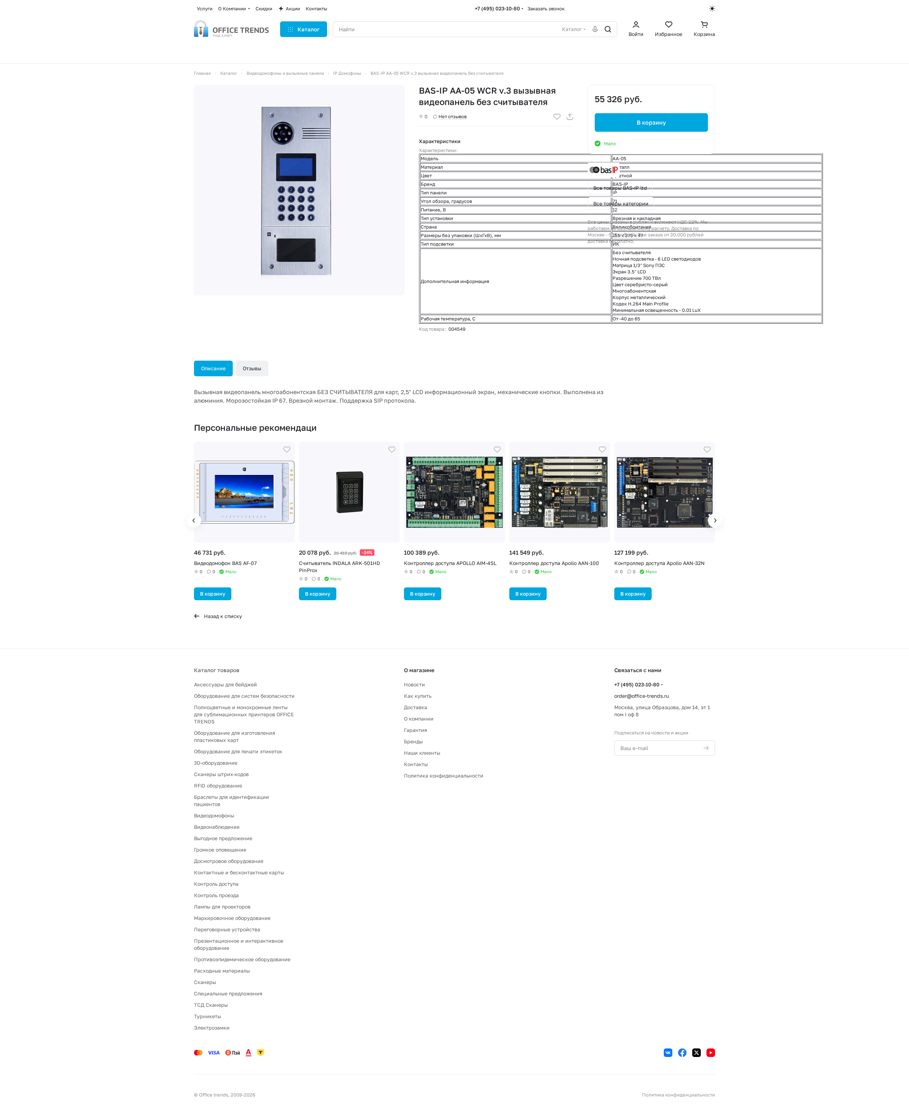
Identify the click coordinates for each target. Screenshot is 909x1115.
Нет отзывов (452, 116)
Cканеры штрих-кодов (221, 774)
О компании (419, 719)
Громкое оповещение (220, 850)
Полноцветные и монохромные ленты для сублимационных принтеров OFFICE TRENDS (244, 714)
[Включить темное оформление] (712, 8)
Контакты (416, 764)
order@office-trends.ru (641, 696)
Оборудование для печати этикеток (238, 751)
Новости (414, 684)
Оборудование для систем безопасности (244, 696)
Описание (213, 368)
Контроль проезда (216, 895)
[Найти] (608, 29)
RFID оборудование (218, 785)
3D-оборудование (215, 763)
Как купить (417, 696)
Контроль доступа (216, 884)
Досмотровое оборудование (228, 861)
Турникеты (207, 1016)
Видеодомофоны (214, 815)
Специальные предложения (228, 993)
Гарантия (415, 730)
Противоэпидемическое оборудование (242, 959)
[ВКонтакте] (668, 1052)
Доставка (415, 707)
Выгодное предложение (223, 838)
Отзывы (252, 368)
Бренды (413, 741)
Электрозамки (212, 1028)
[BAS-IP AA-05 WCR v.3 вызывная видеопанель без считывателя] (299, 190)
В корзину (651, 122)
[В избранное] (557, 116)
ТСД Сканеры (211, 1005)
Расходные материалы (222, 971)
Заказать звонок (545, 8)
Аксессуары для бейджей (225, 684)
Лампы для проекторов (222, 907)
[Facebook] (682, 1052)
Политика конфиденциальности (443, 776)
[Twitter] (696, 1052)
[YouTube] (710, 1052)
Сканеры (205, 982)
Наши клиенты (422, 753)
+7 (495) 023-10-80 (497, 8)
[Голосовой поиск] (595, 29)
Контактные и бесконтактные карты (239, 872)
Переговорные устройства (227, 929)
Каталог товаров (217, 670)
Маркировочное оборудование (232, 918)
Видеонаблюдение (217, 827)
